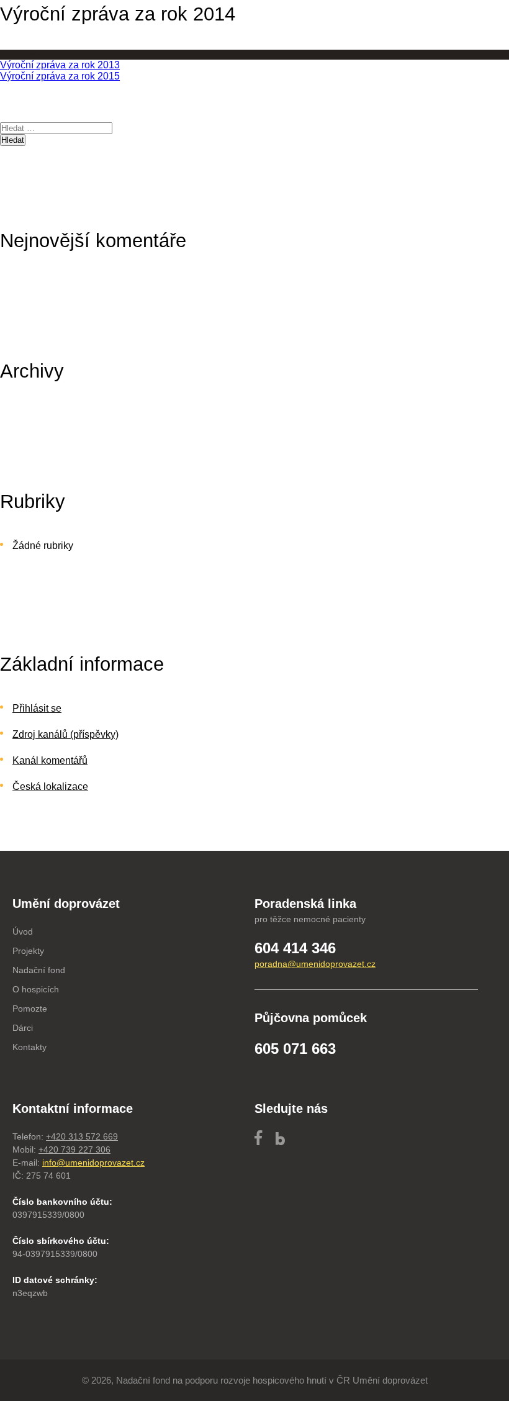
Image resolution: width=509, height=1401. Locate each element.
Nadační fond (38, 970)
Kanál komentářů (50, 760)
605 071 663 (295, 1048)
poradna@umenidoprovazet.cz (315, 964)
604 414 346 (295, 948)
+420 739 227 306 (74, 1149)
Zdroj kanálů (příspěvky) (65, 734)
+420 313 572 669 (82, 1136)
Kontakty (29, 1047)
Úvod (22, 931)
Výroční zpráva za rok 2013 (60, 65)
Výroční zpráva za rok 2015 (60, 76)
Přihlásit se (36, 708)
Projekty (28, 951)
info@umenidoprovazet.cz (93, 1163)
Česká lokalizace (50, 786)
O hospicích (35, 989)
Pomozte (29, 1008)
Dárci (22, 1028)
